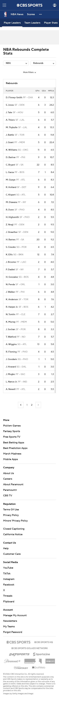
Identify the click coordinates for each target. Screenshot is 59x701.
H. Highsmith (12, 217)
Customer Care (12, 554)
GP (36, 91)
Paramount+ (10, 490)
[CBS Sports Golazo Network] (29, 647)
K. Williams (11, 149)
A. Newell (11, 389)
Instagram (8, 579)
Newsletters (10, 621)
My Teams (9, 626)
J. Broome (11, 262)
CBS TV (7, 495)
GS (43, 91)
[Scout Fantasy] (21, 667)
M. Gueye (10, 179)
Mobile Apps (10, 459)
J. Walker (10, 292)
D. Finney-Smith (14, 97)
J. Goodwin (11, 359)
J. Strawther (12, 232)
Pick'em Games (12, 425)
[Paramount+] (12, 660)
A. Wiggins (11, 344)
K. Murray (10, 322)
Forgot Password (12, 632)
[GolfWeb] (38, 667)
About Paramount (13, 484)
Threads (7, 595)
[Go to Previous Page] (21, 405)
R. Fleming (11, 351)
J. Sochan (10, 329)
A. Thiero (10, 120)
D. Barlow (11, 157)
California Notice (12, 534)
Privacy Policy (11, 515)
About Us (8, 473)
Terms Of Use (11, 509)
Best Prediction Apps (15, 448)
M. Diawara (11, 202)
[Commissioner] (33, 660)
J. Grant (10, 142)
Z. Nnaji (10, 224)
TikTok (6, 573)
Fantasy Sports (11, 431)
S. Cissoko (11, 247)
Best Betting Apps (13, 442)
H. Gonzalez (12, 277)
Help (6, 548)
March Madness (12, 453)
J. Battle (10, 135)
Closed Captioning (13, 528)
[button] (4, 5)
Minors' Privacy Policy (15, 520)
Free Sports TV (11, 436)
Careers (7, 478)
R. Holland (11, 187)
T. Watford (11, 336)
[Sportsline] (41, 653)
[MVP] (50, 660)
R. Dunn (10, 209)
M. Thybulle (11, 127)
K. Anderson (12, 299)
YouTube (8, 567)
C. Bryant (10, 164)
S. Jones (10, 105)
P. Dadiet (10, 269)
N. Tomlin (10, 314)
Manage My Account (15, 615)
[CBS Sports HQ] (43, 641)
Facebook (8, 584)
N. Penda (10, 284)
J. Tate (9, 112)
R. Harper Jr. (12, 307)
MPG (50, 91)
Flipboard (8, 601)
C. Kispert (11, 194)
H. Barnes (10, 239)
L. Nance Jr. (11, 381)
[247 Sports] (19, 653)
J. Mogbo (10, 374)
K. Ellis (9, 254)
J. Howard (11, 366)
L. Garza (10, 172)
